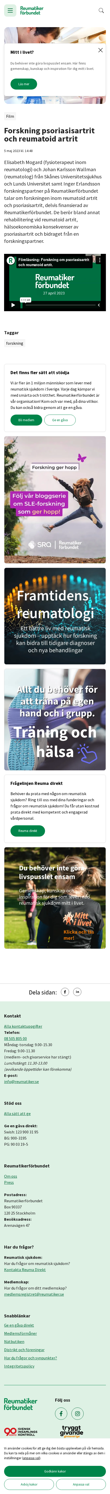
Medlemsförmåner (20, 1333)
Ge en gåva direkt (19, 1325)
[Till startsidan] (31, 10)
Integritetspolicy (19, 1366)
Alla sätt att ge (17, 1113)
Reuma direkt (27, 831)
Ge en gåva (60, 420)
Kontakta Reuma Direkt (25, 1269)
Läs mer (23, 84)
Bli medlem (26, 420)
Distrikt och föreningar (24, 1349)
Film (10, 116)
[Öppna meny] (10, 10)
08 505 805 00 (15, 1038)
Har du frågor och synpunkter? (30, 1357)
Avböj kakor (29, 1484)
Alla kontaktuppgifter (23, 1026)
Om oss (10, 1176)
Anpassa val (81, 1484)
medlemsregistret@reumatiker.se (34, 1294)
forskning (14, 343)
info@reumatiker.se (21, 1081)
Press (9, 1182)
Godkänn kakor (55, 1471)
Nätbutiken (14, 1341)
